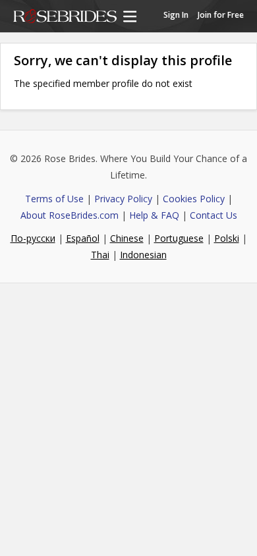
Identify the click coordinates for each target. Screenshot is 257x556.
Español (83, 238)
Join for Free (221, 14)
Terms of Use (54, 198)
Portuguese (179, 238)
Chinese (127, 238)
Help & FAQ (154, 215)
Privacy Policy (123, 198)
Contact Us (213, 215)
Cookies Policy (194, 198)
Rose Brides (65, 17)
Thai (100, 254)
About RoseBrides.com (69, 215)
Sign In (175, 14)
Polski (226, 238)
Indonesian (143, 254)
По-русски (33, 238)
